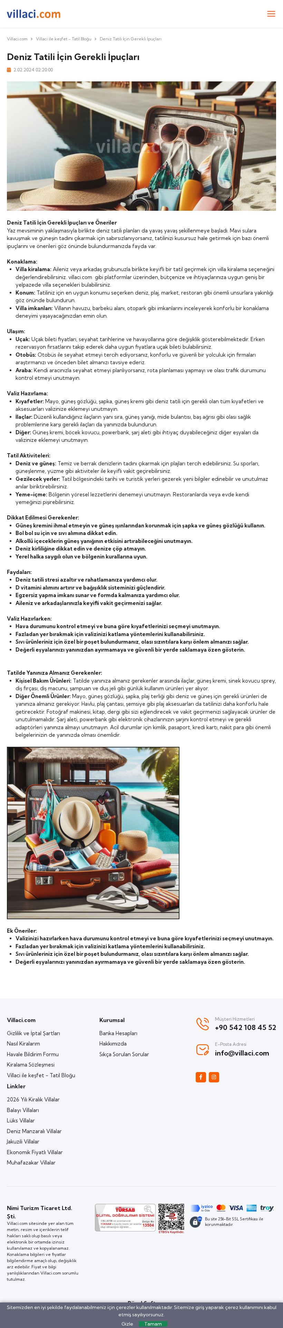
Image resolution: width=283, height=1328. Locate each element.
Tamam (153, 1324)
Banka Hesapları (118, 1033)
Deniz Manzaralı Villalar (34, 1131)
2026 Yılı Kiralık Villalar (33, 1099)
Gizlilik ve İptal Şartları (33, 1033)
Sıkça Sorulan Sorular (124, 1054)
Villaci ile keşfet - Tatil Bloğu (63, 38)
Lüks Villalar (21, 1120)
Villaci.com (17, 38)
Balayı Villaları (23, 1110)
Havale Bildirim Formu (33, 1054)
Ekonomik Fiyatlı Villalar (35, 1152)
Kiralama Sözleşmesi (31, 1064)
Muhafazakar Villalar (31, 1162)
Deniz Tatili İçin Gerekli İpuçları (131, 38)
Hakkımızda (113, 1043)
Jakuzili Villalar (23, 1141)
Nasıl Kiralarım (23, 1043)
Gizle (127, 1324)
